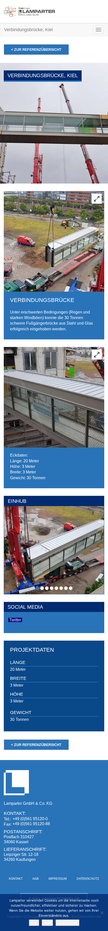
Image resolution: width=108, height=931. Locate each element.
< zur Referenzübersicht (36, 50)
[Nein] (101, 912)
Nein (47, 923)
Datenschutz (67, 923)
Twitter (15, 620)
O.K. (34, 923)
